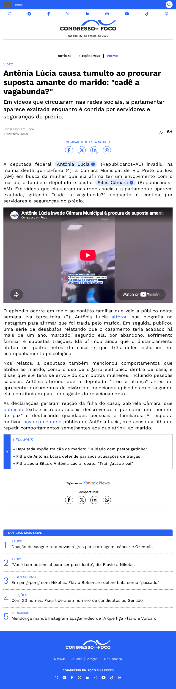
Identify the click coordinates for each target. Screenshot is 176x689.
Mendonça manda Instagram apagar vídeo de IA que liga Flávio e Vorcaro (84, 618)
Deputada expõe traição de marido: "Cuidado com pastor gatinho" (81, 449)
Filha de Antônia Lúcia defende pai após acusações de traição (78, 456)
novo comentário (42, 421)
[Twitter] (68, 14)
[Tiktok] (146, 14)
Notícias (64, 56)
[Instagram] (107, 14)
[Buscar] (169, 4)
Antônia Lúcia (73, 164)
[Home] (88, 25)
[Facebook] (48, 14)
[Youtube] (127, 14)
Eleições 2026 (89, 56)
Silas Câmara (113, 182)
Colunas (76, 659)
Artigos (92, 659)
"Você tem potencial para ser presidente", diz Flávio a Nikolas (73, 564)
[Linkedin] (87, 14)
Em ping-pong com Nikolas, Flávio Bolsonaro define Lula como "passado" (85, 582)
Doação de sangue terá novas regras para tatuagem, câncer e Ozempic (82, 546)
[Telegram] (29, 14)
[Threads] (166, 14)
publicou (13, 409)
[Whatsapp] (9, 14)
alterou (120, 316)
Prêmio (112, 56)
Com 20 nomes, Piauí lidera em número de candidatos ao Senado (77, 600)
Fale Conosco (112, 659)
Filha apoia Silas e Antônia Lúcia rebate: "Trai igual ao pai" (74, 463)
